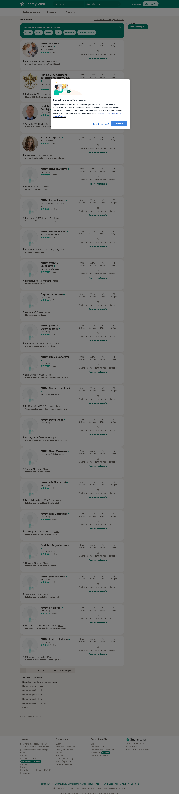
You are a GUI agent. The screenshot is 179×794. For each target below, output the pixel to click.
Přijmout (119, 124)
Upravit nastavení (101, 124)
